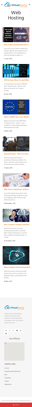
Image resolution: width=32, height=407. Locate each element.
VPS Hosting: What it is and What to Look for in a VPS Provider (17, 80)
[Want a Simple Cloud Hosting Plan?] (16, 255)
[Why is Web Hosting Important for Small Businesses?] (16, 34)
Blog (5, 375)
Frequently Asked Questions (12, 371)
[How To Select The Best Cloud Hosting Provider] (16, 215)
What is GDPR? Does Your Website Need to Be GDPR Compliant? (17, 117)
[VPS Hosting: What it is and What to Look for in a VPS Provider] (16, 70)
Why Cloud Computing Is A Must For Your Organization (17, 189)
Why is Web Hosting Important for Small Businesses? (17, 45)
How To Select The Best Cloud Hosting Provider (17, 224)
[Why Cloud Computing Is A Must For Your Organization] (16, 180)
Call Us (17, 404)
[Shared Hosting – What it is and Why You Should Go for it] (16, 143)
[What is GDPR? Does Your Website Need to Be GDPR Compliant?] (16, 107)
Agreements (7, 384)
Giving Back (7, 378)
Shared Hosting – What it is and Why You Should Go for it (17, 154)
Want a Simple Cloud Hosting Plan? (17, 267)
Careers (6, 381)
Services (6, 368)
